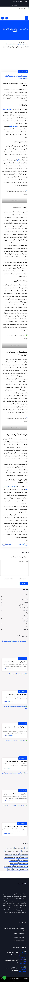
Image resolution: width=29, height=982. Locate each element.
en (13, 5)
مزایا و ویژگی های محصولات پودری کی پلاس (15, 793)
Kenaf (26, 848)
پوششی (26, 602)
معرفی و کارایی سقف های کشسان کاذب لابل (15, 661)
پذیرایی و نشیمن (24, 599)
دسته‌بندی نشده (24, 607)
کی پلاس (10, 869)
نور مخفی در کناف (8, 866)
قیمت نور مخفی (14, 863)
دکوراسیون (25, 610)
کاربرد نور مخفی (24, 869)
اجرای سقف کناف (19, 848)
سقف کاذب (22, 42)
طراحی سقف (8, 854)
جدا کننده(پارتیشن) (23, 604)
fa (16, 5)
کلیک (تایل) (25, 621)
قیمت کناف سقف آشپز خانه (21, 866)
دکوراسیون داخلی (17, 851)
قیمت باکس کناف (23, 860)
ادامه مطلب (7, 668)
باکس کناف (25, 851)
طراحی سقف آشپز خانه (22, 857)
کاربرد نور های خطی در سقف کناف (18, 694)
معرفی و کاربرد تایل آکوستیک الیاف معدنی (16, 761)
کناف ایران (16, 869)
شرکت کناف (16, 854)
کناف (27, 623)
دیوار (27, 613)
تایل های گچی (13, 126)
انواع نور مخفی (10, 848)
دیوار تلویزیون (8, 851)
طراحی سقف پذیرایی (10, 857)
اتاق (27, 596)
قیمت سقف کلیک (23, 863)
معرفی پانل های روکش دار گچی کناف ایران (16, 826)
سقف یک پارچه (24, 854)
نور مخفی (25, 629)
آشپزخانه (26, 594)
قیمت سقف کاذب (14, 860)
